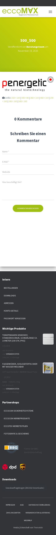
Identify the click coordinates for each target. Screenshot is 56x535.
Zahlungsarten (13, 512)
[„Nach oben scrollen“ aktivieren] (50, 529)
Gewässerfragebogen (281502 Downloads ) (25, 487)
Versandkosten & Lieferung (38, 512)
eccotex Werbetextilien (16, 426)
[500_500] (28, 83)
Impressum (10, 505)
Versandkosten (12, 354)
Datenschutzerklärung (39, 505)
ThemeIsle (38, 527)
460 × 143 (44, 97)
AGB (21, 505)
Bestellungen (11, 287)
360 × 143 (34, 97)
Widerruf (28, 520)
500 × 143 (23, 101)
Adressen (9, 303)
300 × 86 (25, 97)
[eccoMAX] (21, 12)
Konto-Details (11, 310)
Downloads (10, 295)
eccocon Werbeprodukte (17, 418)
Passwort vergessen (15, 318)
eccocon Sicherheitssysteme (18, 410)
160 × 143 (13, 101)
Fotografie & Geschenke (16, 433)
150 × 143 (15, 97)
